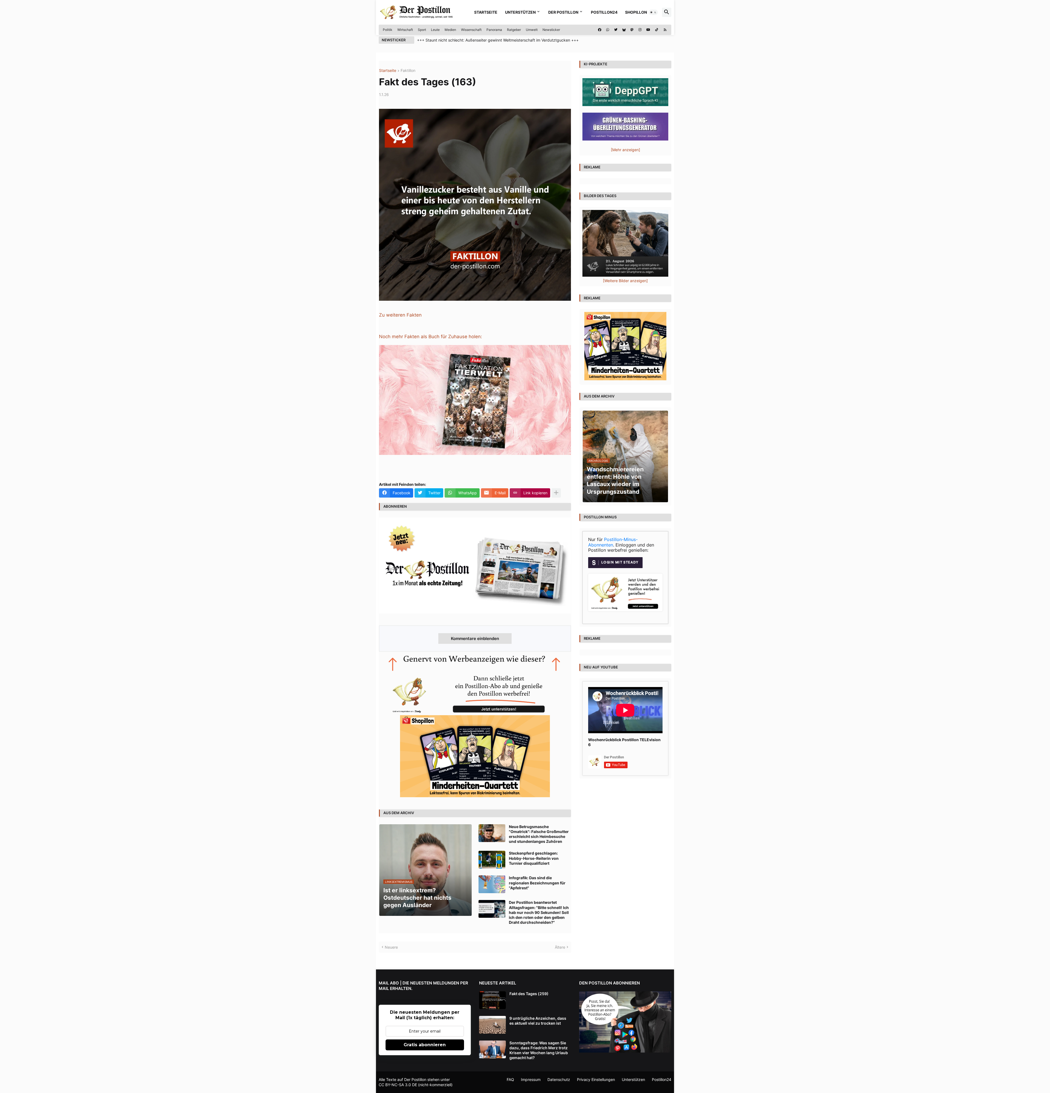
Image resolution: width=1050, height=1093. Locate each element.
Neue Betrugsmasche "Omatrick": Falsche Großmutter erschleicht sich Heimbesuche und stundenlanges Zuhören (539, 834)
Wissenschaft (471, 30)
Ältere (560, 947)
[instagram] (639, 30)
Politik (387, 30)
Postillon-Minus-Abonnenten (613, 542)
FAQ (510, 1079)
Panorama (494, 30)
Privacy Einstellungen (596, 1079)
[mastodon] (632, 30)
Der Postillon (563, 12)
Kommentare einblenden (475, 638)
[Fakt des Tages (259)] (492, 1000)
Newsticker (551, 30)
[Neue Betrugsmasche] (492, 833)
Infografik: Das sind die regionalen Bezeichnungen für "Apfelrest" (537, 882)
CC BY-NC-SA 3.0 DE (398, 1084)
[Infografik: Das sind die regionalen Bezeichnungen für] (492, 884)
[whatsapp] (607, 30)
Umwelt (532, 30)
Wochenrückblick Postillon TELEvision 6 (624, 742)
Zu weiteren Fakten (400, 315)
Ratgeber (514, 30)
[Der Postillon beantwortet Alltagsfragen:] (492, 909)
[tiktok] (656, 30)
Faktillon (408, 71)
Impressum (531, 1079)
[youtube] (648, 30)
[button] (653, 12)
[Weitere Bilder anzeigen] (625, 280)
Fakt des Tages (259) (529, 993)
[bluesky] (624, 29)
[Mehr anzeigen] (556, 493)
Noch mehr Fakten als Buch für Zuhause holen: (430, 336)
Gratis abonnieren (425, 1044)
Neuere (391, 947)
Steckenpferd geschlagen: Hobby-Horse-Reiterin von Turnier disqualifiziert (534, 858)
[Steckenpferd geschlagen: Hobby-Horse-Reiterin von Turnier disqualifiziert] (492, 860)
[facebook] (599, 30)
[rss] (665, 30)
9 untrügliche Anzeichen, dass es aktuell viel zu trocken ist (537, 1020)
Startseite (485, 12)
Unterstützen (520, 12)
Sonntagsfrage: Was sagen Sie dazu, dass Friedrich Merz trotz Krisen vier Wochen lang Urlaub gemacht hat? (538, 1050)
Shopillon (636, 12)
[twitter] (615, 30)
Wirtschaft (405, 30)
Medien (450, 30)
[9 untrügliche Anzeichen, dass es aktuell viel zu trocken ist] (492, 1025)
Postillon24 (604, 12)
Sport (422, 30)
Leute (435, 30)
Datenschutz (558, 1079)
